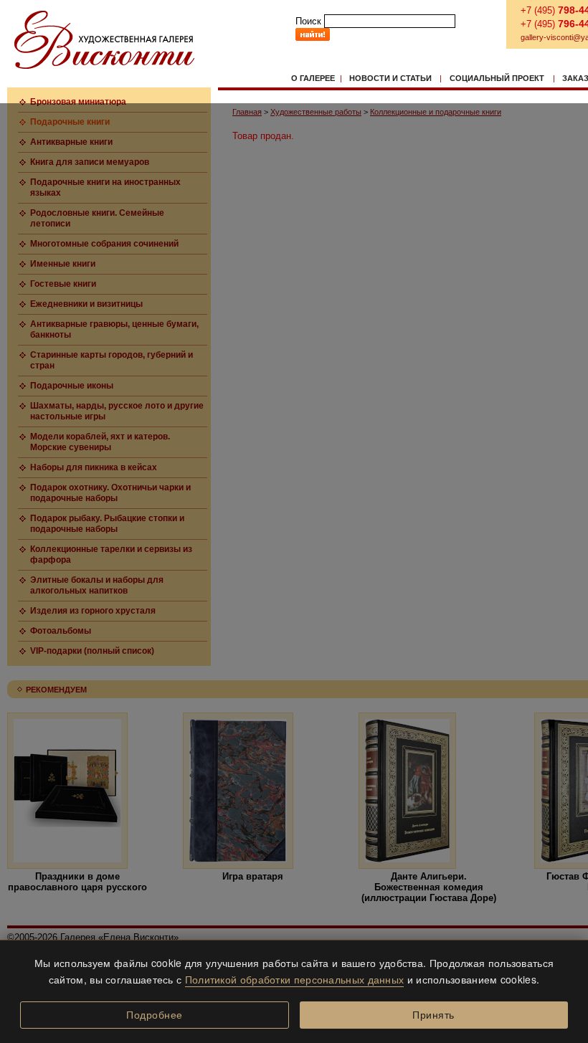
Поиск (308, 21)
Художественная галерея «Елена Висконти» (104, 40)
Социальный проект (497, 78)
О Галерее (313, 78)
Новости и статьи (390, 78)
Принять (433, 1015)
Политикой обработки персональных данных (294, 979)
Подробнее (154, 1015)
